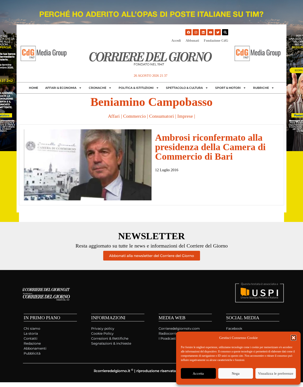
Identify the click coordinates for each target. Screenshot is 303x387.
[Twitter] (218, 32)
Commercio (134, 116)
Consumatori (161, 116)
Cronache (97, 88)
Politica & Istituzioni (136, 88)
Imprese (185, 116)
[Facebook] (188, 32)
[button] (293, 337)
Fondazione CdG (216, 40)
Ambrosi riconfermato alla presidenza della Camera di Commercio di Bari (210, 147)
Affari (114, 116)
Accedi (176, 40)
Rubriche (261, 88)
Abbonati (192, 40)
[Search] (225, 32)
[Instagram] (196, 32)
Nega (236, 373)
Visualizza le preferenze (275, 373)
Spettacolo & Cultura (184, 88)
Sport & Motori (228, 88)
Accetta (198, 373)
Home (33, 88)
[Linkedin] (203, 32)
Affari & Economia (60, 88)
